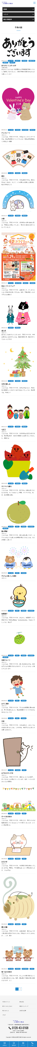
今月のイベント (6, 1001)
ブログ (4, 1015)
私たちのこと (5, 1010)
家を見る (22, 1001)
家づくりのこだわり (7, 1006)
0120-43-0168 (20, 1027)
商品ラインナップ (24, 1006)
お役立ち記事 (23, 1010)
